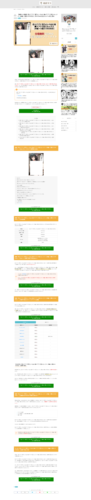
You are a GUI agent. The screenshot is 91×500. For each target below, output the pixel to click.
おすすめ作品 (64, 121)
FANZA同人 (20, 202)
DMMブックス (22, 333)
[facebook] (67, 33)
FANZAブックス (22, 339)
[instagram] (71, 33)
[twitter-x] (69, 33)
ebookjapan (22, 330)
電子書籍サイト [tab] (25, 322)
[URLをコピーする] (54, 492)
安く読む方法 (64, 125)
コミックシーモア (22, 327)
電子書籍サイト (65, 130)
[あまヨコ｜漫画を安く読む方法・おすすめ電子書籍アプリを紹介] (45, 3)
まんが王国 (22, 345)
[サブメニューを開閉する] (76, 121)
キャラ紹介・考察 (65, 123)
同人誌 (19, 18)
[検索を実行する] (76, 38)
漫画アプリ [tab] (47, 322)
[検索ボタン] (58, 7)
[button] (17, 492)
